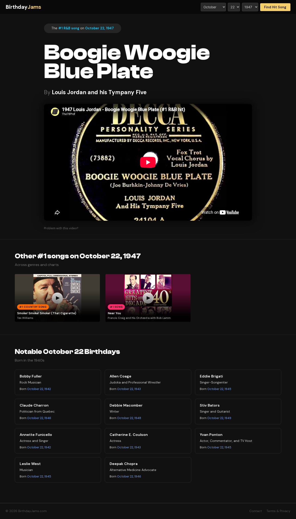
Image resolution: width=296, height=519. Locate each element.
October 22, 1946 (39, 418)
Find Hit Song (275, 7)
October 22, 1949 (219, 418)
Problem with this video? (61, 228)
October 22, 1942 (39, 389)
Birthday (23, 7)
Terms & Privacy (278, 511)
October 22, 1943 (129, 389)
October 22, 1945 (219, 389)
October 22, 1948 (129, 418)
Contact (255, 511)
